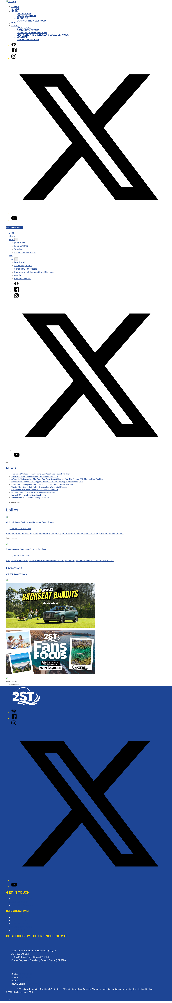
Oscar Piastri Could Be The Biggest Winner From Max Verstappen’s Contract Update (47, 482)
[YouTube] (14, 220)
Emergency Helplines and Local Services (43, 35)
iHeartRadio (16, 1000)
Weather (22, 37)
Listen (15, 6)
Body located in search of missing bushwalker (30, 497)
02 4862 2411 (25, 980)
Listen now (13, 227)
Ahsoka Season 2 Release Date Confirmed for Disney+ (34, 476)
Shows (15, 9)
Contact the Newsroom (31, 21)
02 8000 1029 (32, 984)
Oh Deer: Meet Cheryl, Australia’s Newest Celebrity (33, 492)
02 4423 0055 (25, 977)
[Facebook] (14, 52)
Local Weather (26, 16)
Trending (22, 18)
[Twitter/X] (88, 214)
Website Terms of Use (21, 927)
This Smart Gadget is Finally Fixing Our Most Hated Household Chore (41, 474)
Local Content (18, 930)
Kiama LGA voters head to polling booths (28, 495)
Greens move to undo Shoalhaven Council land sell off (34, 490)
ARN (13, 997)
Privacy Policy (18, 917)
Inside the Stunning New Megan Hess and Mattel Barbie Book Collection (42, 484)
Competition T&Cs (20, 920)
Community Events (28, 30)
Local (15, 25)
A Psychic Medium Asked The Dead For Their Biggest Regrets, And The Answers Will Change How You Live (57, 479)
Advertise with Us (28, 39)
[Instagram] (13, 58)
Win (13, 23)
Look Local (24, 28)
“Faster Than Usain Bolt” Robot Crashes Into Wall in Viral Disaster (39, 487)
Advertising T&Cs (19, 924)
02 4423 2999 (25, 974)
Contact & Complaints (21, 899)
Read (14, 11)
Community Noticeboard (32, 32)
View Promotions (16, 574)
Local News (24, 13)
